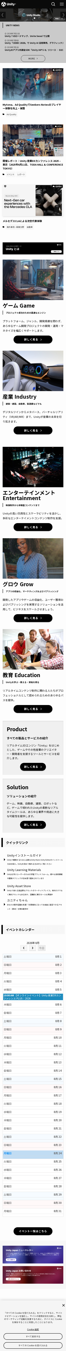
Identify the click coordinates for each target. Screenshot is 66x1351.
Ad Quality (11, 114)
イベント (10, 174)
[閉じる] (63, 1305)
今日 (41, 948)
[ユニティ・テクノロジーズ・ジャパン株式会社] (8, 4)
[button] (29, 18)
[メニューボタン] (62, 4)
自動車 (30, 227)
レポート (21, 174)
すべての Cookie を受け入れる (33, 1345)
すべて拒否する (33, 1336)
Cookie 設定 (33, 1329)
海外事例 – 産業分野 (15, 227)
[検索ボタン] (53, 4)
